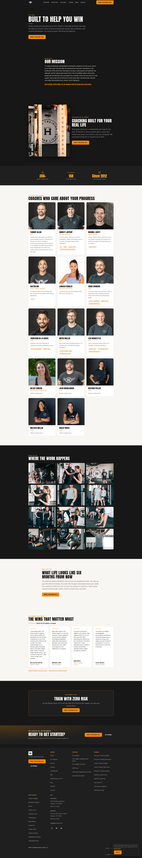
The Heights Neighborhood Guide (80, 760)
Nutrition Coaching (99, 778)
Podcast (52, 786)
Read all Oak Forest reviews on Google (58, 670)
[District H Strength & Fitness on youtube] (61, 828)
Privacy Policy (117, 848)
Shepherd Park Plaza (34, 837)
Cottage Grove (32, 814)
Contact (52, 790)
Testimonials (54, 771)
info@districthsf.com (56, 823)
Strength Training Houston (102, 771)
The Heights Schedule (78, 764)
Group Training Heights (101, 763)
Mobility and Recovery (100, 775)
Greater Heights (33, 798)
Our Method (54, 2)
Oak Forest (75, 768)
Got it (118, 852)
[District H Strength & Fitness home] (30, 2)
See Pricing (108, 735)
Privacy (107, 848)
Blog (51, 782)
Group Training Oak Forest (102, 767)
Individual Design (99, 790)
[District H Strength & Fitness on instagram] (52, 828)
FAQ (51, 775)
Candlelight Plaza (33, 841)
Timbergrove (32, 817)
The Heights (75, 755)
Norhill (30, 806)
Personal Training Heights (101, 755)
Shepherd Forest (33, 833)
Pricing (71, 2)
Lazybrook (31, 825)
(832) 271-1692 (54, 806)
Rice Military (32, 821)
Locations (63, 2)
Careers (83, 2)
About (77, 2)
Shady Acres (32, 810)
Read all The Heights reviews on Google (37, 670)
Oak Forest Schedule (78, 776)
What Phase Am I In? (56, 778)
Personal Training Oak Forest (102, 759)
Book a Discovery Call (105, 2)
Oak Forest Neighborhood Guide (81, 772)
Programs (46, 2)
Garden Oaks (32, 829)
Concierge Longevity (100, 786)
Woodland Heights (33, 802)
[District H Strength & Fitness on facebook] (56, 828)
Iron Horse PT (98, 782)
